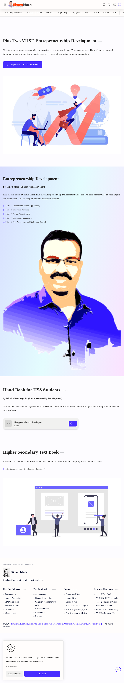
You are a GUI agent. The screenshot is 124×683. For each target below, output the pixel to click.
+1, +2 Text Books (104, 594)
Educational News (73, 594)
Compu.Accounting (13, 598)
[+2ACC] (87, 13)
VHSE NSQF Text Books (107, 598)
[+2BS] (115, 13)
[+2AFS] (106, 13)
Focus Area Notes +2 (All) (77, 606)
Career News (71, 602)
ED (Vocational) (12, 602)
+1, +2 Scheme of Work (106, 602)
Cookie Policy (14, 674)
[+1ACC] (30, 13)
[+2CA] (96, 13)
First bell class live (104, 606)
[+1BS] (39, 13)
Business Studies (12, 606)
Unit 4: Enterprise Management (19, 218)
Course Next (71, 598)
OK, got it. (42, 674)
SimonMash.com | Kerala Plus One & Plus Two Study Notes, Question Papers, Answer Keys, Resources (55, 624)
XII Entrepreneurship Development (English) (25, 469)
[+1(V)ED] (76, 13)
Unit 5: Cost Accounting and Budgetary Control (26, 222)
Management (10, 613)
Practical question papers (76, 609)
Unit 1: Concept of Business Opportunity (23, 206)
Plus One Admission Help (107, 609)
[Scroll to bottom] (118, 669)
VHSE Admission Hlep (106, 613)
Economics (9, 609)
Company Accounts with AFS (45, 603)
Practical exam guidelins (76, 613)
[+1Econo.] (50, 13)
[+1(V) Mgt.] (63, 13)
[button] (4, 4)
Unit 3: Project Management (18, 214)
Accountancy (10, 594)
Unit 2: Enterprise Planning (18, 210)
